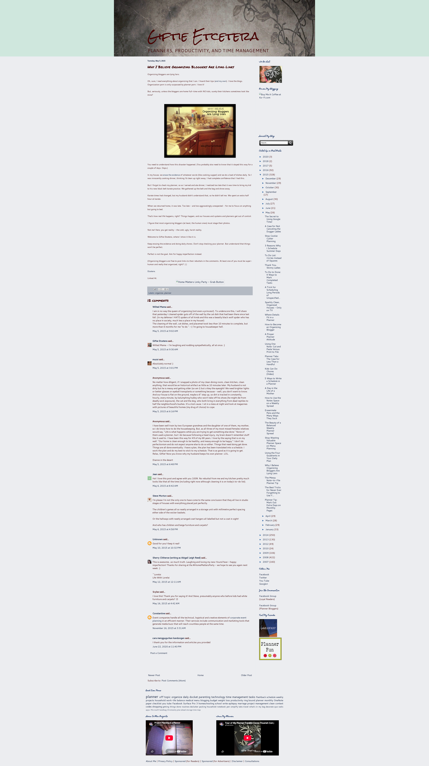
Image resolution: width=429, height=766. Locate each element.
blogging (204, 700)
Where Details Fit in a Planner (272, 317)
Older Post (246, 675)
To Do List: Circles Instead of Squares (273, 258)
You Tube (264, 580)
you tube (166, 703)
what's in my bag (257, 706)
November (271, 182)
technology (218, 697)
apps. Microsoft (152, 710)
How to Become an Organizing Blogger (273, 327)
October (269, 187)
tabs (241, 706)
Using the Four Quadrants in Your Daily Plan (272, 456)
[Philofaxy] (268, 636)
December (270, 178)
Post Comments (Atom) (174, 680)
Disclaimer (237, 761)
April (268, 515)
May (267, 212)
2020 (266, 156)
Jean (154, 474)
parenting (204, 697)
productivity (237, 700)
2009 (266, 552)
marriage (242, 703)
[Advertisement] (214, 15)
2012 (266, 543)
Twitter (263, 577)
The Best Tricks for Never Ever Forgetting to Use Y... (273, 491)
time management (237, 697)
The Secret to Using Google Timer (272, 219)
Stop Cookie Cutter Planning (271, 238)
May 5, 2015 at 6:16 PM (165, 411)
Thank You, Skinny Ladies (272, 266)
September (271, 191)
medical (189, 700)
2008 (266, 557)
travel (245, 706)
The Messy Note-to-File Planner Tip (272, 480)
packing (202, 706)
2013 (266, 539)
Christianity (172, 710)
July (267, 203)
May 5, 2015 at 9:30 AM (165, 349)
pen (228, 706)
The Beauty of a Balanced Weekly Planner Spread (273, 428)
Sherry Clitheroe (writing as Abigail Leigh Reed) (176, 557)
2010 (266, 548)
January (269, 529)
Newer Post (154, 675)
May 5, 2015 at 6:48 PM (165, 464)
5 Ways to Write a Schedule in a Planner (273, 381)
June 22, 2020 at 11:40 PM (166, 646)
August (269, 199)
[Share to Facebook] (165, 289)
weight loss (224, 700)
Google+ (263, 583)
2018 (266, 161)
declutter (194, 706)
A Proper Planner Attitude (270, 336)
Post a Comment (158, 653)
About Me (151, 761)
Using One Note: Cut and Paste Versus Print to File (273, 347)
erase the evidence (171, 174)
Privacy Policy (165, 761)
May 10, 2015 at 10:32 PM (166, 547)
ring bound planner (254, 700)
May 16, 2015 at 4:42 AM (165, 603)
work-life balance (175, 700)
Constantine (158, 613)
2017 (266, 165)
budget (213, 700)
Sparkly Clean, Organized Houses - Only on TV (273, 306)
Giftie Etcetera (203, 36)
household (160, 700)
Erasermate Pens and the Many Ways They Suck (272, 414)
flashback (261, 697)
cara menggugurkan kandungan (168, 638)
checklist (156, 703)
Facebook (264, 574)
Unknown (157, 539)
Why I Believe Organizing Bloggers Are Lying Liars (272, 469)
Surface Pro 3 (190, 703)
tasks (252, 697)
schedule (271, 697)
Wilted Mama (159, 306)
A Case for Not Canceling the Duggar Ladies (273, 228)
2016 (266, 170)
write (225, 703)
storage (189, 710)
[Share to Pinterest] (167, 289)
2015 (266, 174)
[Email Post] (154, 289)
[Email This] (159, 289)
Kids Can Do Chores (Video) (271, 371)
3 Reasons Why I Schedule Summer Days (273, 248)
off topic (165, 697)
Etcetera (151, 271)
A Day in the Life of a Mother (271, 390)
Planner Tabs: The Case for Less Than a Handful (272, 360)
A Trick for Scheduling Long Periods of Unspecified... (272, 292)
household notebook (216, 706)
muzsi (155, 359)
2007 (266, 561)
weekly (279, 697)
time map (197, 710)
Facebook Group (267, 596)
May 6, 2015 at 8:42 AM (165, 485)
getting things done (172, 706)
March (269, 520)
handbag (162, 710)
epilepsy (233, 703)
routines (185, 706)
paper (149, 703)
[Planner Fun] (270, 659)
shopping (157, 706)
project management (257, 703)
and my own (220, 81)
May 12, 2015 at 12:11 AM (166, 581)
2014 (266, 534)
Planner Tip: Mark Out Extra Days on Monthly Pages (273, 505)
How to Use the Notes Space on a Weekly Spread (273, 401)
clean (272, 703)
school (218, 703)
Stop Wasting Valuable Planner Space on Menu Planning (273, 443)
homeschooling (206, 703)
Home (200, 675)
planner (167, 292)
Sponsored (180, 761)
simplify (234, 706)
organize (159, 292)
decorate (270, 706)
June (268, 207)
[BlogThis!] (161, 289)
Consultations (252, 761)
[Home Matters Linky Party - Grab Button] (200, 282)
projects (150, 700)
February (270, 524)
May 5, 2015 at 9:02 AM (165, 330)
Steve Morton (159, 495)
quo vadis (278, 706)
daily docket (190, 697)
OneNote (278, 700)
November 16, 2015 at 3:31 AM (169, 628)
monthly (268, 700)
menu (197, 700)
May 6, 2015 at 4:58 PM (165, 529)
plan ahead (181, 710)
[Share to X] (163, 289)
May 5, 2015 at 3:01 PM (165, 367)
